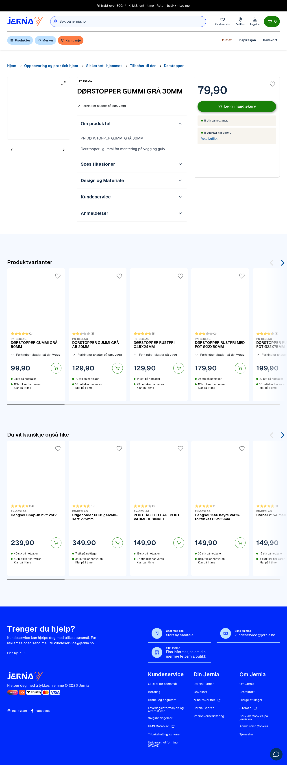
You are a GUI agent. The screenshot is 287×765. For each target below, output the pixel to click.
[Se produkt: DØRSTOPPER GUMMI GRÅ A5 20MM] (97, 334)
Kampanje (73, 40)
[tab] (25, 150)
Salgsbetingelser (160, 718)
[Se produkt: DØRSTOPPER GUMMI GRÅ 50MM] (36, 334)
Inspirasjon (247, 40)
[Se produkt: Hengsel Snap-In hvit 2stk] (36, 508)
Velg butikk (209, 138)
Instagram (19, 711)
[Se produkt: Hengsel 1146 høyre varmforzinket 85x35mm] (220, 508)
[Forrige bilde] (11, 149)
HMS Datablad (158, 726)
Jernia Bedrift (204, 708)
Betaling (154, 691)
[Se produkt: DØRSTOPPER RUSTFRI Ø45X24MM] (159, 334)
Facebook (42, 711)
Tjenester (246, 734)
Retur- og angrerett (162, 700)
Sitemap (245, 708)
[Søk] (54, 21)
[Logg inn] (254, 21)
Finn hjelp (14, 653)
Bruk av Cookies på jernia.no (253, 718)
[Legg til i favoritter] (272, 84)
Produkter (22, 40)
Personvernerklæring (209, 716)
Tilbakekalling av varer (164, 734)
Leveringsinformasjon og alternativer (166, 709)
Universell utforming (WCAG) (163, 744)
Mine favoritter (204, 700)
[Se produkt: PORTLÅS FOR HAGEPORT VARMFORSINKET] (159, 508)
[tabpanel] (38, 108)
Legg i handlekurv (240, 106)
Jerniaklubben (204, 683)
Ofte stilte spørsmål (162, 683)
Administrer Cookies (253, 726)
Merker (47, 40)
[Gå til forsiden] (25, 21)
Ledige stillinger (250, 700)
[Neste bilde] (63, 149)
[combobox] (132, 21)
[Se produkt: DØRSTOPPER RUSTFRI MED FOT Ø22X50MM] (220, 334)
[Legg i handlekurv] (56, 368)
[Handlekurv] (272, 21)
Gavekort (270, 40)
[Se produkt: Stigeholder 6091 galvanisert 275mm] (97, 508)
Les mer (185, 5)
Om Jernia (246, 683)
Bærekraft (247, 691)
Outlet (227, 40)
